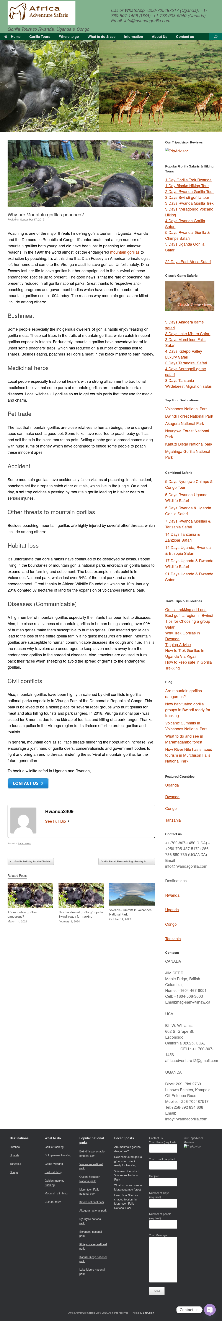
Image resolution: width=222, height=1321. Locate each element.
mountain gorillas (125, 252)
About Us (159, 36)
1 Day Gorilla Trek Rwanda (188, 179)
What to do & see (102, 36)
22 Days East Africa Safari (188, 261)
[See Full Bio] (68, 821)
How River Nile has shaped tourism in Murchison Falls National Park (188, 755)
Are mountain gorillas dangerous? (183, 693)
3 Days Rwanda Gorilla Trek (189, 203)
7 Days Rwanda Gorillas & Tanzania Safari (188, 523)
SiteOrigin (148, 1312)
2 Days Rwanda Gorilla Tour (189, 191)
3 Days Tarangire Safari (186, 362)
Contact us (185, 36)
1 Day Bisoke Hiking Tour (187, 185)
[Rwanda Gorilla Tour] (41, 13)
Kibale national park (91, 1202)
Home (16, 36)
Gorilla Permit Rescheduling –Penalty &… (127, 861)
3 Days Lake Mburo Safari (187, 333)
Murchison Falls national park (89, 1191)
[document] (189, 531)
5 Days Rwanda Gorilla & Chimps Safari (187, 235)
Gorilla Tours (39, 36)
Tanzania (173, 820)
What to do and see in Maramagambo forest (184, 739)
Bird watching (53, 1172)
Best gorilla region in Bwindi (189, 615)
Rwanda (172, 796)
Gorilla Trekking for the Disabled (30, 861)
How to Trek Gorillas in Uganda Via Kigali (184, 653)
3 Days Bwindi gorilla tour (187, 197)
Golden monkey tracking (54, 1182)
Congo (171, 808)
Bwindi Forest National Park (189, 416)
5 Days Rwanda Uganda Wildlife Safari (186, 497)
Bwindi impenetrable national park (91, 1153)
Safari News (24, 843)
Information (133, 36)
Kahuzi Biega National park (188, 444)
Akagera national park (93, 1210)
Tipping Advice (178, 644)
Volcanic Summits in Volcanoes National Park (186, 725)
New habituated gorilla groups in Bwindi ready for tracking (187, 709)
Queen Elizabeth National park (89, 1179)
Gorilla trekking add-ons (185, 609)
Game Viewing (54, 1164)
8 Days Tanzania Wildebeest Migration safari (188, 383)
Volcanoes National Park (186, 408)
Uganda (172, 785)
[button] (215, 36)
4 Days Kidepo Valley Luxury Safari (183, 354)
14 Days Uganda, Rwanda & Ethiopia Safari (188, 550)
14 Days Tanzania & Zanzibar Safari (182, 537)
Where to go (69, 36)
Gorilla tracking (54, 1147)
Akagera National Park (184, 423)
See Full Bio (55, 821)
